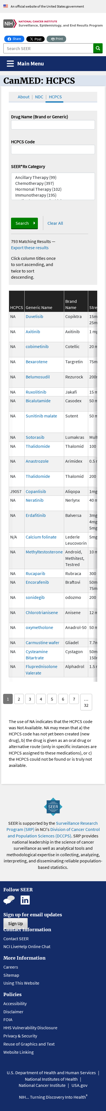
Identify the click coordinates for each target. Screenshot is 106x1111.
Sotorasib (35, 437)
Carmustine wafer (42, 642)
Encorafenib (37, 582)
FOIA (7, 1019)
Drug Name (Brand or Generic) (39, 116)
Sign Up (15, 923)
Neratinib (35, 500)
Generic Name (39, 307)
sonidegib (35, 597)
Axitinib (33, 331)
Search (22, 223)
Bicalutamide (38, 400)
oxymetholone (39, 627)
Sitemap (11, 975)
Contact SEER (16, 938)
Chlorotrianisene (42, 612)
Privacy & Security (20, 1036)
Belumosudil (38, 377)
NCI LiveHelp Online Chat (26, 946)
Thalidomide (38, 446)
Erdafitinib (36, 515)
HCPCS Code (23, 141)
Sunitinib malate (41, 416)
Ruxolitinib (36, 392)
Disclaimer (13, 1011)
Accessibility (15, 1003)
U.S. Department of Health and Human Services (51, 1072)
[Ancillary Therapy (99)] (53, 177)
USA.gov (79, 1085)
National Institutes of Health (51, 1079)
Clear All (55, 223)
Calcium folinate (41, 537)
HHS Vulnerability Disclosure (30, 1027)
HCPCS (55, 96)
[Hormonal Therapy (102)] (53, 189)
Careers (10, 967)
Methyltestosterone (44, 552)
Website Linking (18, 1052)
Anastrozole (37, 461)
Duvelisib (34, 316)
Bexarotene (36, 361)
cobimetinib (37, 346)
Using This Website (21, 983)
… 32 (86, 702)
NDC (39, 96)
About (23, 96)
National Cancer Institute (42, 1085)
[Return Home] (53, 23)
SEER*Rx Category (28, 166)
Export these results (30, 247)
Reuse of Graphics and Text (29, 1044)
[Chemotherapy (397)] (53, 183)
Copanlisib (36, 491)
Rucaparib (35, 573)
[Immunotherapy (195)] (53, 195)
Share (18, 38)
